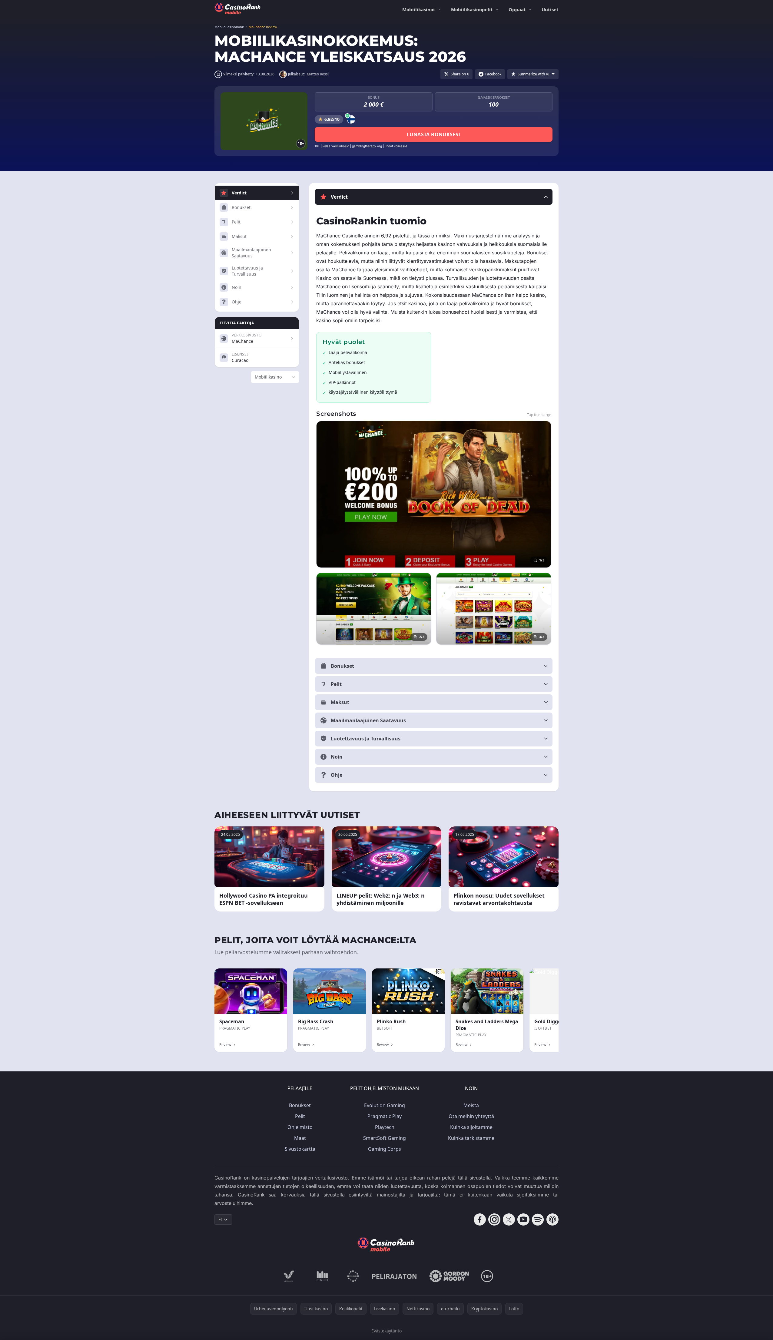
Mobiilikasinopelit (472, 9)
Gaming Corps (384, 1149)
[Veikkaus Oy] (289, 1276)
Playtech (384, 1127)
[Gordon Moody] (449, 1276)
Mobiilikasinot (418, 9)
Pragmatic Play (384, 1116)
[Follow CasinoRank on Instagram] (494, 1219)
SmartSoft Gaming (384, 1138)
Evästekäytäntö (386, 1331)
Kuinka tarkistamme (471, 1138)
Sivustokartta (300, 1149)
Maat (300, 1138)
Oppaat (517, 9)
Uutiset (550, 9)
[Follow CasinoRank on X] (509, 1219)
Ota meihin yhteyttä (471, 1116)
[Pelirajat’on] (394, 1276)
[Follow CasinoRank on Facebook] (480, 1219)
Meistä (471, 1105)
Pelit (300, 1116)
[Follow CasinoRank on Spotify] (538, 1219)
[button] (433, 197)
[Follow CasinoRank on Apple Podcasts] (552, 1219)
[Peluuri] (353, 1276)
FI (220, 1219)
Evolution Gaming (384, 1105)
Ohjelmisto (300, 1127)
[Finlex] (322, 1276)
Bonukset (300, 1105)
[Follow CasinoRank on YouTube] (523, 1219)
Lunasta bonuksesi (433, 134)
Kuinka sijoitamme (471, 1127)
